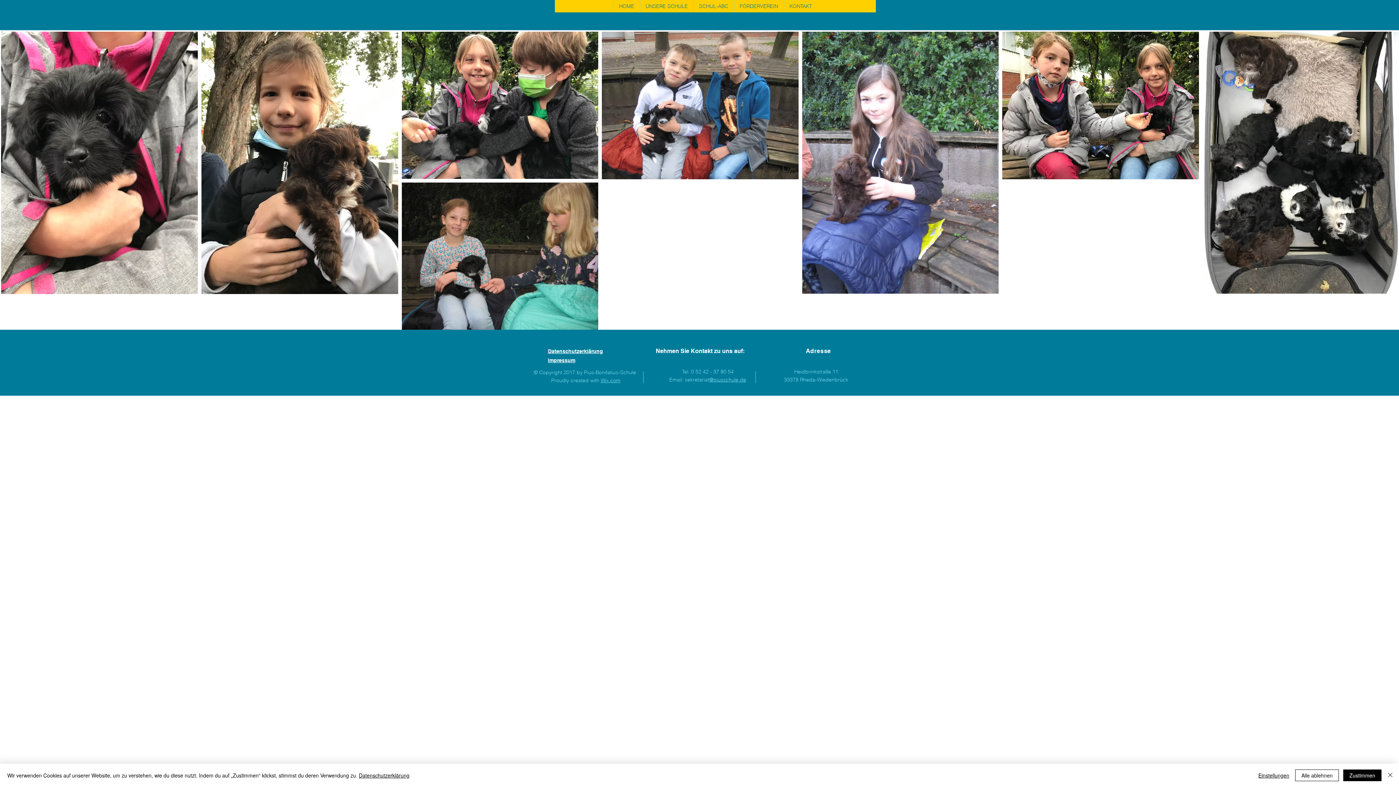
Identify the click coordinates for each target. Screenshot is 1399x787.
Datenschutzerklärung (384, 775)
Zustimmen (1362, 775)
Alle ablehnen (1317, 775)
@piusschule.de (727, 379)
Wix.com (610, 380)
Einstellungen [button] (1273, 775)
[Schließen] (1390, 775)
